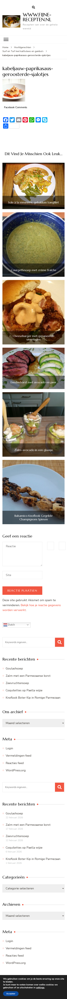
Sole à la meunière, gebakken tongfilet (33, 202)
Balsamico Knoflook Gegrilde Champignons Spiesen (33, 517)
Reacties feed (15, 763)
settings (40, 987)
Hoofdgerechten (22, 47)
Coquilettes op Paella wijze (24, 690)
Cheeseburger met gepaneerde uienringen (33, 337)
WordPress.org (16, 770)
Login (9, 748)
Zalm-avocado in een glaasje (33, 450)
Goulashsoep (14, 668)
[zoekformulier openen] (33, 7)
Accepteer (10, 993)
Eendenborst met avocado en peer (33, 382)
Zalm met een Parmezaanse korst (28, 676)
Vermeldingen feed (18, 756)
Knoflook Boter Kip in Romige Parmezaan (33, 698)
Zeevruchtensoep (17, 683)
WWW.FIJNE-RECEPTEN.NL (37, 17)
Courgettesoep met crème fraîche (33, 270)
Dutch (11, 624)
